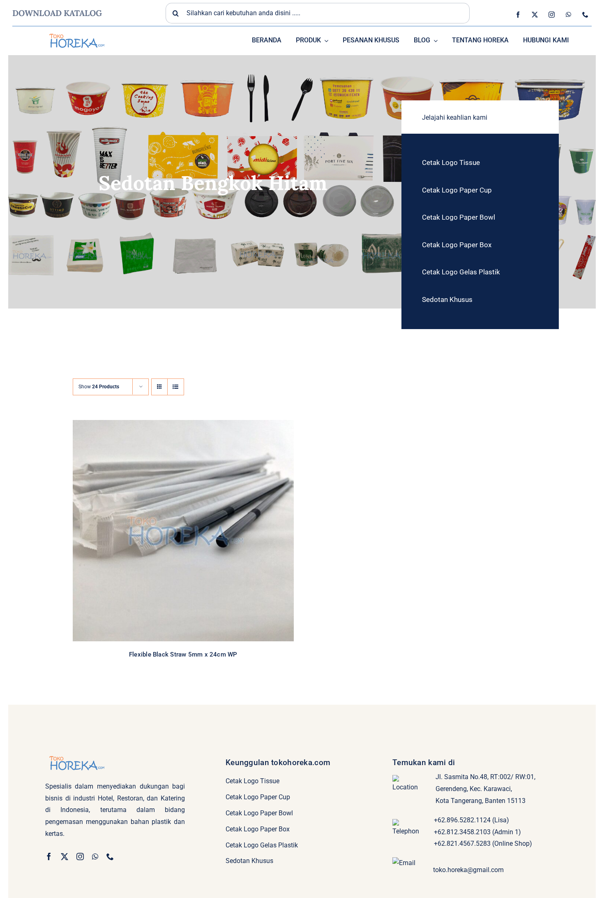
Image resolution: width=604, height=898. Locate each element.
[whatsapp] (568, 14)
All (155, 534)
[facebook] (518, 14)
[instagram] (551, 14)
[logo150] (76, 33)
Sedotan (204, 534)
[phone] (585, 14)
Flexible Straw (176, 534)
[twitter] (534, 14)
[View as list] (176, 387)
